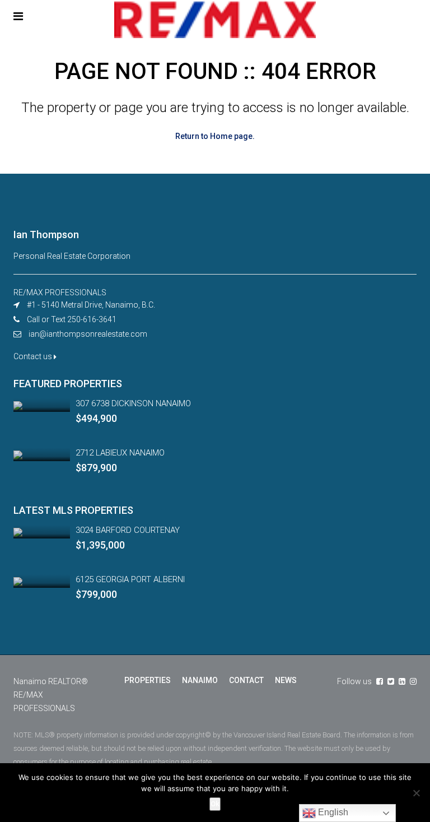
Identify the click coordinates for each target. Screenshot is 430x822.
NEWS (286, 680)
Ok (215, 804)
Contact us (33, 356)
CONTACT (246, 680)
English (332, 812)
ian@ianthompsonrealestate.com (88, 333)
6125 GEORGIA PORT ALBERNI (130, 579)
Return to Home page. (215, 136)
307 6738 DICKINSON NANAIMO (133, 403)
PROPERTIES (147, 680)
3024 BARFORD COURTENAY (128, 530)
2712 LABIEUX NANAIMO (120, 453)
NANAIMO (200, 680)
